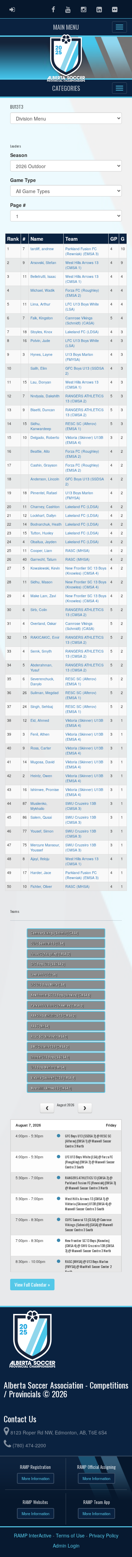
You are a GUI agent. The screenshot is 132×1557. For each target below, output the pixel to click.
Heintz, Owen (41, 775)
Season (18, 155)
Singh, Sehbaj (41, 706)
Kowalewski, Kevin (45, 568)
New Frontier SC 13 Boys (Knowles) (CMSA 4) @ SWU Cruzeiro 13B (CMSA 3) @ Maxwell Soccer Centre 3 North (89, 1245)
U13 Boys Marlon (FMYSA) (79, 357)
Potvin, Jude (40, 340)
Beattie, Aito (40, 451)
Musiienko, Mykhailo (38, 806)
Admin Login (66, 1545)
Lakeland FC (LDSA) (82, 331)
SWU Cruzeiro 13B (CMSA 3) (80, 806)
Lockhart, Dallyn (43, 515)
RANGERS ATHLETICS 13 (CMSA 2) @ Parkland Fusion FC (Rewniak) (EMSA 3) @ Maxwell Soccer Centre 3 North (90, 1182)
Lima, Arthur (40, 304)
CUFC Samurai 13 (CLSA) (47, 943)
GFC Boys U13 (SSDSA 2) (48, 963)
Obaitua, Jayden (43, 541)
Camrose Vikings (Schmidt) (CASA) (79, 320)
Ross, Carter (40, 747)
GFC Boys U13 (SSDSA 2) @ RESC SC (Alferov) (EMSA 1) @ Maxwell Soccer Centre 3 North (88, 1141)
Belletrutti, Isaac (43, 276)
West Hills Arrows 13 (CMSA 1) (51, 1088)
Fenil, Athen (39, 734)
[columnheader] (13, 239)
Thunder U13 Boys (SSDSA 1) (50, 1057)
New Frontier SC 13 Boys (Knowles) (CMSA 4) (85, 570)
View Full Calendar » (32, 1284)
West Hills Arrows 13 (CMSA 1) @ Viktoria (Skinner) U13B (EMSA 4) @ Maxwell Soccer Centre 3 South (88, 1203)
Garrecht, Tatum (43, 559)
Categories (66, 88)
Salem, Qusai (41, 817)
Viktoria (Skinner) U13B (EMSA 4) (53, 1077)
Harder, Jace (40, 872)
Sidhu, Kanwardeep (40, 426)
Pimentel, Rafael (43, 492)
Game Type (23, 180)
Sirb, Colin (38, 609)
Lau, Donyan (40, 382)
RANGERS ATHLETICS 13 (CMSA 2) (84, 398)
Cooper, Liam (41, 550)
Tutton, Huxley (41, 532)
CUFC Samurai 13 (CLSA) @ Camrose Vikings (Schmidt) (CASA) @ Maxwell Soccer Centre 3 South (89, 1224)
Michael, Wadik (42, 290)
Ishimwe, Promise (44, 789)
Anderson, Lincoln (44, 478)
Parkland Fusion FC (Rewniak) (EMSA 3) (82, 251)
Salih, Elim (38, 368)
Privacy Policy (103, 1535)
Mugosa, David (42, 761)
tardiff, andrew (42, 248)
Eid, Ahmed (39, 720)
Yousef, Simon (41, 831)
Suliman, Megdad (44, 692)
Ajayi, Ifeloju (39, 858)
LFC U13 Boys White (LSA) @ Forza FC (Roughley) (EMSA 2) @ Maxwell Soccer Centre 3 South (90, 1161)
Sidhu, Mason (41, 581)
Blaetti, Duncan (42, 409)
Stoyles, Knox (41, 331)
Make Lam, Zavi (43, 595)
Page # (18, 205)
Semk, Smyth (41, 651)
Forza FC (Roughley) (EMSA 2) (50, 953)
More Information (35, 1478)
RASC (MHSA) (77, 550)
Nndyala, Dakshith (45, 395)
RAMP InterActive (32, 1535)
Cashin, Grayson (43, 465)
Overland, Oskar (43, 623)
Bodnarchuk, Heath (46, 524)
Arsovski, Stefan (43, 262)
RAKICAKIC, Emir (45, 637)
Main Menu (66, 27)
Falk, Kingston (41, 317)
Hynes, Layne (41, 354)
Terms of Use (70, 1535)
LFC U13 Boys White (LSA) (48, 984)
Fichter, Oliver (41, 886)
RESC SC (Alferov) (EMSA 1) (80, 426)
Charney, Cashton (45, 506)
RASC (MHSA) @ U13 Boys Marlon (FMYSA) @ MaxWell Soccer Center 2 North (88, 1266)
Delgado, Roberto (44, 437)
